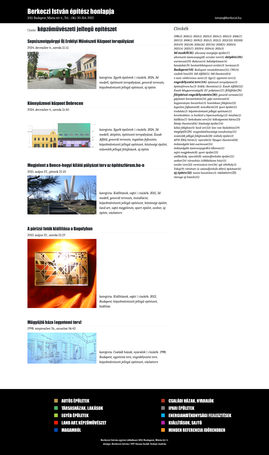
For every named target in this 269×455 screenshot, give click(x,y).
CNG (234, 69)
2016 (199, 44)
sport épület (143, 208)
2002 (197, 36)
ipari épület (228, 107)
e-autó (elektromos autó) (190, 78)
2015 (153, 193)
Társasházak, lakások (82, 408)
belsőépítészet (217, 61)
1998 (163, 352)
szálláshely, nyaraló (187, 156)
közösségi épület (156, 144)
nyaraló (204, 140)
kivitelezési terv (200, 119)
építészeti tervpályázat (125, 82)
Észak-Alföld (233, 86)
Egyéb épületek (123, 78)
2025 (219, 48)
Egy (212, 78)
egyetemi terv (122, 357)
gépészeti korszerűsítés (190, 99)
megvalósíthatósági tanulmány (215, 131)
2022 (189, 48)
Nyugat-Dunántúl (225, 140)
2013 (153, 297)
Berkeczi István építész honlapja (70, 11)
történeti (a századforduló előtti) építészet (213, 169)
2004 (217, 36)
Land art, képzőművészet (83, 422)
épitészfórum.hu (185, 86)
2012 (227, 40)
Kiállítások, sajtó (124, 193)
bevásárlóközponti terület (208, 65)
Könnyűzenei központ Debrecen (55, 103)
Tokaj (179, 169)
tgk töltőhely (227, 164)
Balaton (199, 61)
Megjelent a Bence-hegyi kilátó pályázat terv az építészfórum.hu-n (85, 165)
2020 (231, 44)
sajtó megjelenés (123, 208)
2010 (207, 40)
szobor (157, 208)
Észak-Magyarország (188, 90)
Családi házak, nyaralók (129, 352)
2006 (237, 36)
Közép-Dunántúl (186, 123)
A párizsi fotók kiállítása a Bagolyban (60, 228)
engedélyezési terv (145, 357)
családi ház (183, 73)
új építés (150, 87)
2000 (187, 36)
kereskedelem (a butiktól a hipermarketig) (201, 115)
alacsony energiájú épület (212, 53)
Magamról (71, 430)
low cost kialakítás (226, 127)
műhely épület (223, 136)
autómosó (182, 61)
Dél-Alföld (202, 73)
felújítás (233, 90)
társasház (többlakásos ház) (207, 160)
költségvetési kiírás (226, 119)
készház (235, 115)
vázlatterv (115, 213)
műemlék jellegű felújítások (117, 149)
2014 (178, 44)
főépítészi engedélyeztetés (196, 95)
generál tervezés (153, 82)
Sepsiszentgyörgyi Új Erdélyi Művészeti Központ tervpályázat (80, 41)
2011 (217, 40)
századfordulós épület (218, 156)
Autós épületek (75, 400)
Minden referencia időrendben (197, 430)
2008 (188, 40)
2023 (199, 48)
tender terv (183, 164)
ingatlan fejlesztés (144, 139)
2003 (207, 36)
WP (133, 443)
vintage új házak (186, 177)
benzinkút (182, 65)
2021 (178, 48)
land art (104, 208)
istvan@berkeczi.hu (228, 18)
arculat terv (215, 57)
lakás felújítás (184, 127)
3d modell (184, 53)
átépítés (115, 135)
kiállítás (104, 306)
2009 (198, 40)
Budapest (105, 301)
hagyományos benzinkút (190, 103)
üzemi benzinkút (204, 173)
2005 (227, 36)
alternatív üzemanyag (189, 57)
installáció (140, 198)
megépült (183, 131)
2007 (178, 40)
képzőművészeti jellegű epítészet (121, 87)
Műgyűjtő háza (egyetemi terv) (54, 322)
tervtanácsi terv (205, 164)
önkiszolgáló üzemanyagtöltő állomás (199, 148)
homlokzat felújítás (221, 103)
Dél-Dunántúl (221, 73)
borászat (232, 65)
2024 (151, 78)
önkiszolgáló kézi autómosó (193, 144)
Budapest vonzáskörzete (212, 69)
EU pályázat (214, 90)
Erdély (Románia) (209, 86)
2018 (220, 44)
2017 (210, 44)
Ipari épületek (181, 408)
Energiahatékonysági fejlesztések (200, 415)
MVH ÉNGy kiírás (185, 140)
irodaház (181, 111)
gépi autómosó (218, 99)
